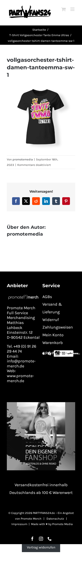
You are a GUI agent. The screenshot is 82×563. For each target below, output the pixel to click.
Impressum (19, 524)
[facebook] (32, 539)
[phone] (50, 539)
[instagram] (41, 539)
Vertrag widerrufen (41, 547)
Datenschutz (55, 518)
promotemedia (23, 159)
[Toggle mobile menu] (72, 9)
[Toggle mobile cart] (63, 9)
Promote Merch (31, 518)
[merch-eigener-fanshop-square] (41, 404)
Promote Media (62, 524)
